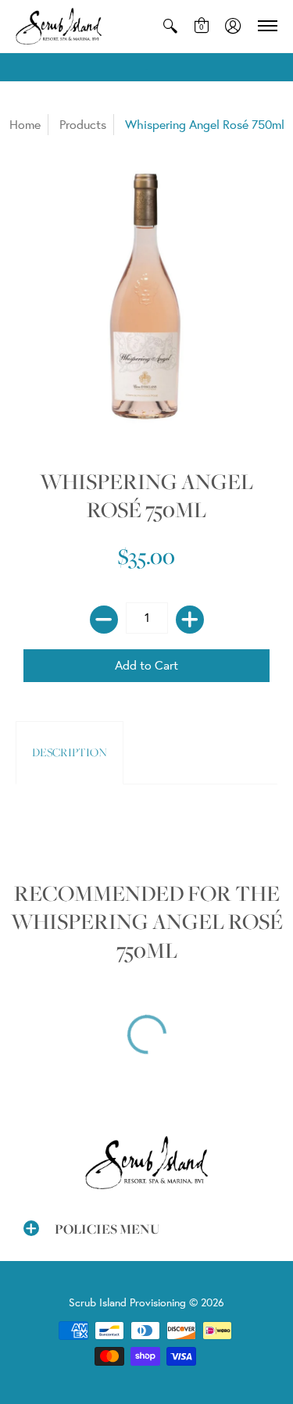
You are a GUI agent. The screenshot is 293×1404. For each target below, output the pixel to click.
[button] (170, 26)
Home (25, 124)
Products (82, 124)
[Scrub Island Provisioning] (59, 26)
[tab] (69, 753)
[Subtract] (104, 620)
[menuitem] (170, 26)
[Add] (190, 620)
